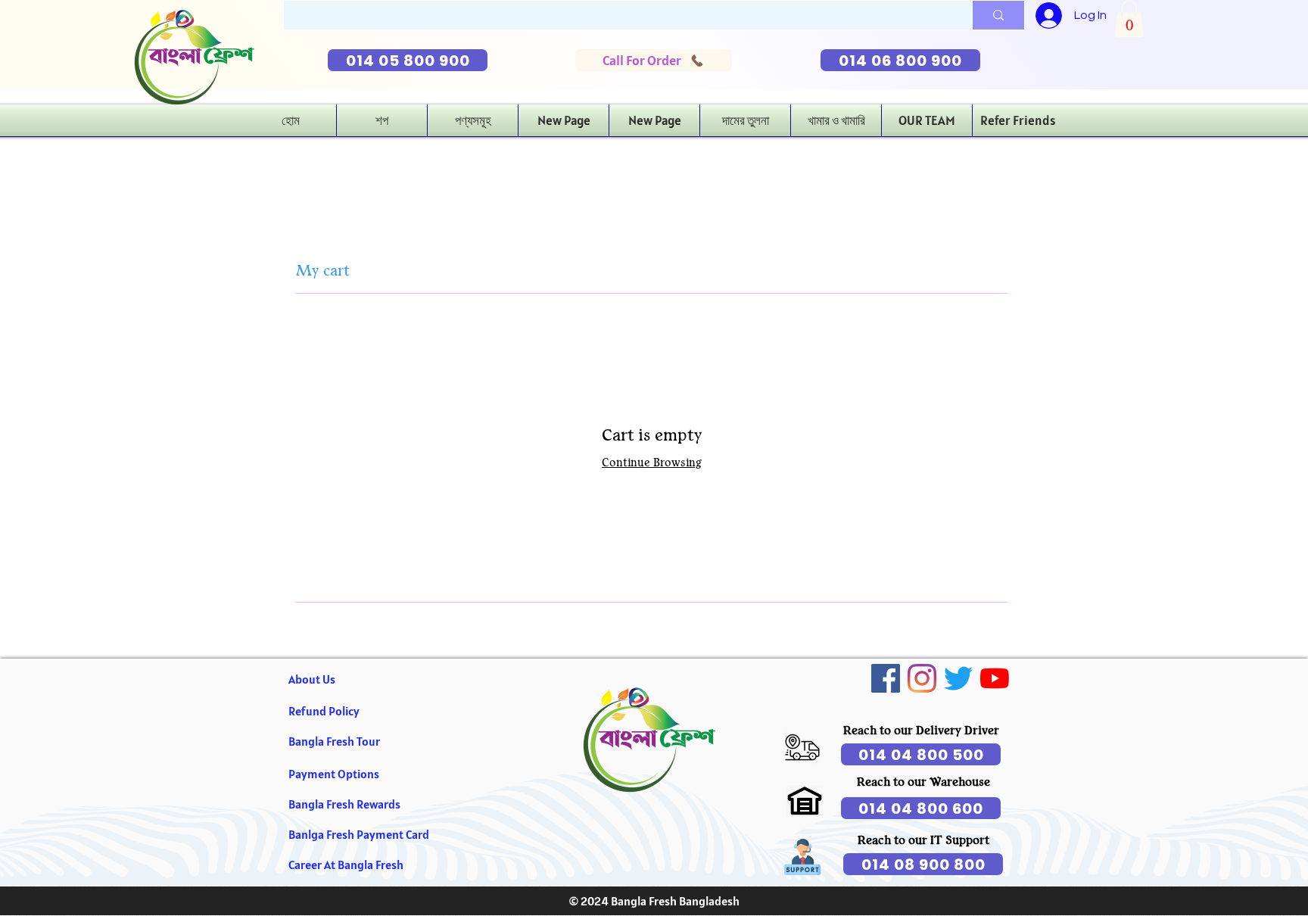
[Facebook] (885, 678)
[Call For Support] (802, 747)
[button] (1128, 18)
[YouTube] (994, 678)
